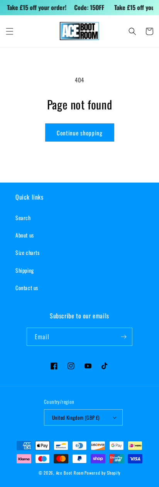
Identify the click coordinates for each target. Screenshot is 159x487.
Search (23, 218)
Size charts (27, 252)
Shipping (24, 270)
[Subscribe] (123, 337)
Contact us (26, 288)
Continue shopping (80, 132)
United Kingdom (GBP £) (76, 417)
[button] (9, 31)
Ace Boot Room (70, 473)
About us (24, 235)
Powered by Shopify (102, 473)
